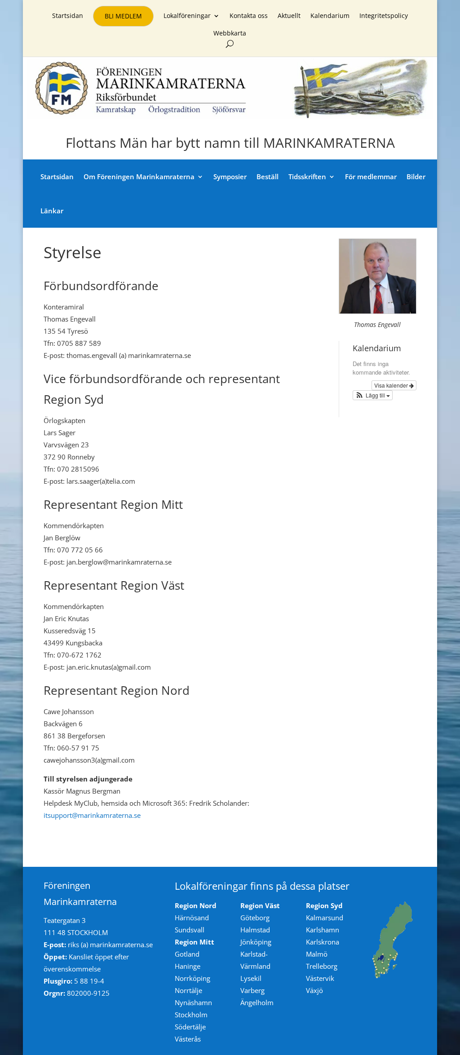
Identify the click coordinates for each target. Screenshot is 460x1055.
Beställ (268, 176)
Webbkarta (229, 33)
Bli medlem (123, 16)
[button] (373, 395)
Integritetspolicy (383, 16)
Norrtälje (188, 990)
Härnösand (192, 917)
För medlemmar (371, 176)
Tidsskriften (307, 176)
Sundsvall (189, 929)
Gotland (187, 953)
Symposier (230, 176)
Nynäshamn (193, 1002)
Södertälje (190, 1026)
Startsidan (67, 16)
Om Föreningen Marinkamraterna (139, 176)
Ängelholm (257, 1002)
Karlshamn (322, 929)
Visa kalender (391, 385)
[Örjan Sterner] (377, 310)
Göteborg (255, 917)
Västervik (320, 978)
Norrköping (192, 978)
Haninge (187, 966)
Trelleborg (321, 966)
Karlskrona (322, 941)
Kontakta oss (249, 16)
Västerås (188, 1038)
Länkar (51, 210)
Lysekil (250, 978)
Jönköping (255, 941)
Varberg (252, 990)
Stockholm (191, 1014)
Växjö (314, 990)
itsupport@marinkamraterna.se (92, 815)
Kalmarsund (324, 917)
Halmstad (255, 929)
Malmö (316, 953)
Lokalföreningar (187, 16)
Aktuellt (289, 16)
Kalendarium (329, 16)
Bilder (416, 176)
